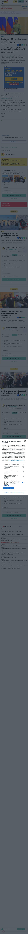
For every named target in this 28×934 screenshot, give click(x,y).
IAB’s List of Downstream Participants (15, 460)
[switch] (23, 467)
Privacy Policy (21, 492)
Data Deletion (6, 492)
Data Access (14, 492)
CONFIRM (8, 488)
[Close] (25, 441)
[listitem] (14, 464)
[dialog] (14, 467)
